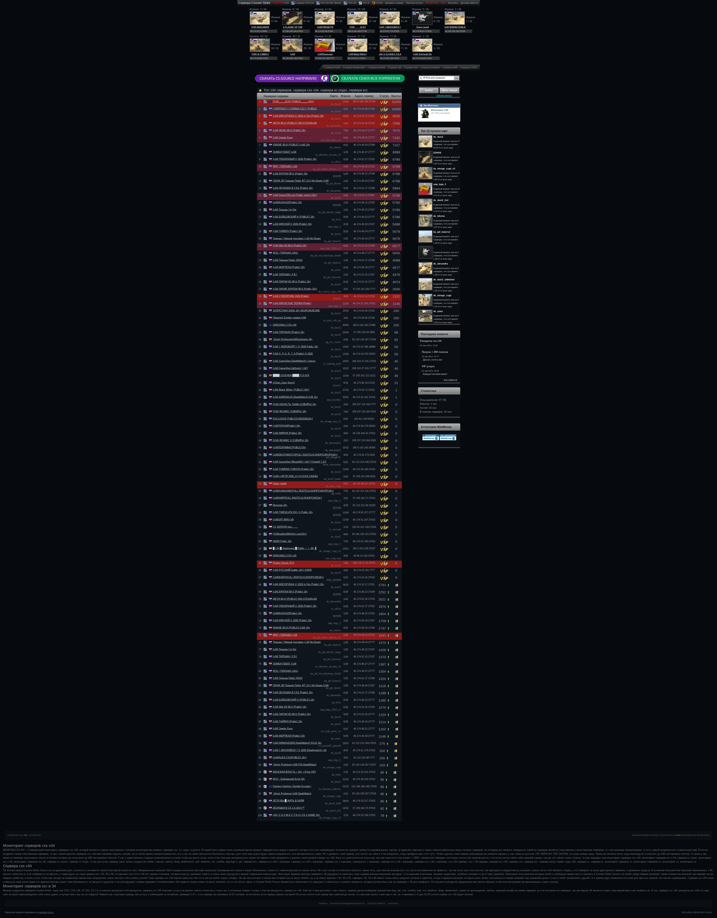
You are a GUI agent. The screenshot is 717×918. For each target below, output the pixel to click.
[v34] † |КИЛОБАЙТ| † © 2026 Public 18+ (295, 346)
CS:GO (379, 3)
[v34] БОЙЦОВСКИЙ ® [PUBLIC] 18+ (294, 216)
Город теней (422, 27)
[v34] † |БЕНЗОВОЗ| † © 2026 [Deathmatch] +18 (299, 750)
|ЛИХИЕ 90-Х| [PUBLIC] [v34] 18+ (291, 144)
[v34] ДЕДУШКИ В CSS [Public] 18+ (293, 188)
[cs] (266, 771)
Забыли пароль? (444, 95)
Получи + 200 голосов (435, 352)
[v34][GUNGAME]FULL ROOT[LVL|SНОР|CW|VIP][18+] (303, 490)
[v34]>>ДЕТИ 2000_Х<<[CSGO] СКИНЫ (295, 476)
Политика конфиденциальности (347, 903)
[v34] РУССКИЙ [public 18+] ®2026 (292, 570)
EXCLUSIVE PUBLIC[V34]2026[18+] (293, 418)
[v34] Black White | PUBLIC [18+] (291, 389)
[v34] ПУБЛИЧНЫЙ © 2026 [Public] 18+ (295, 159)
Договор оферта (376, 903)
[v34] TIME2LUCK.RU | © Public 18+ (293, 512)
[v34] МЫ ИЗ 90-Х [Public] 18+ (290, 245)
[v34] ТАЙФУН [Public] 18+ (287, 231)
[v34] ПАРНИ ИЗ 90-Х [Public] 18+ (292, 281)
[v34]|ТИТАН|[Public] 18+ (286, 425)
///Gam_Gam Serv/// (284, 382)
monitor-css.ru (46, 912)
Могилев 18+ (280, 505)
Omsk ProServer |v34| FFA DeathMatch (294, 764)
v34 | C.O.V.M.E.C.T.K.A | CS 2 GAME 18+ (296, 815)
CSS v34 (351, 3)
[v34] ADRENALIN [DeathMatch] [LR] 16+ (295, 397)
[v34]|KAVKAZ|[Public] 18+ (287, 202)
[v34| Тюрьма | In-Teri (284, 209)
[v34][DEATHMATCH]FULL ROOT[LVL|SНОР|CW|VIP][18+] (305, 454)
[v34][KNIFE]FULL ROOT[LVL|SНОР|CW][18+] (298, 577)
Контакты (453, 3)
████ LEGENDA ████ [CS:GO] (291, 375)
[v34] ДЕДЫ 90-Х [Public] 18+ (289, 130)
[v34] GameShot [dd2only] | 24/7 (290, 368)
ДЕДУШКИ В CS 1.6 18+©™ (289, 807)
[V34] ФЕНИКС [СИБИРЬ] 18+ (290, 411)
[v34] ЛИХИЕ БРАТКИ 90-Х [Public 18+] (295, 288)
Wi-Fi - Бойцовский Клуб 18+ (289, 779)
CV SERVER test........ (285, 526)
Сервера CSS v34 (304, 3)
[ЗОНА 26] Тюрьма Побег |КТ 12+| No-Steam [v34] (301, 180)
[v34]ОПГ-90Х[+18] (283, 519)
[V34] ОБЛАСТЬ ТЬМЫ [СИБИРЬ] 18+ (294, 404)
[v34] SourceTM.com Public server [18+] (295, 195)
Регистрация (449, 90)
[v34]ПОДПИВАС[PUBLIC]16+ (289, 447)
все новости (450, 380)
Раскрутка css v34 (430, 341)
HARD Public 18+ (282, 541)
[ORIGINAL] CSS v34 (284, 324)
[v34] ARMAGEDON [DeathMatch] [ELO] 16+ (297, 742)
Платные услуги (414, 3)
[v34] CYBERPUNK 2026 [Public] (291, 296)
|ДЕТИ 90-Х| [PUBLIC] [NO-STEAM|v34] (295, 123)
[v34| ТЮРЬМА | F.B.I (285, 274)
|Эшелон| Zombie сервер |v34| (289, 317)
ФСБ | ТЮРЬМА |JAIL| (285, 252)
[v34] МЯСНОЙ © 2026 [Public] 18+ (292, 224)
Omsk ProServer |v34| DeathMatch (292, 793)
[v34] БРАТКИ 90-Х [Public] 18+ (290, 173)
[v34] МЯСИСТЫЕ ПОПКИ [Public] (292, 303)
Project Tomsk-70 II (283, 562)
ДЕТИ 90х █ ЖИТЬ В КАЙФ (288, 800)
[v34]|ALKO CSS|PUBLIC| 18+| (289, 757)
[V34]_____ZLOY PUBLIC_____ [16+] (293, 101)
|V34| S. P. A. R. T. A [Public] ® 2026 (293, 353)
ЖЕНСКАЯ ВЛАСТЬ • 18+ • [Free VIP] (294, 771)
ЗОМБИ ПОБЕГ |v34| (284, 152)
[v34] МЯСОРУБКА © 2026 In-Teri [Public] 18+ (298, 115)
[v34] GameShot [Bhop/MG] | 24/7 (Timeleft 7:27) (299, 461)
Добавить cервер (394, 3)
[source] (266, 101)
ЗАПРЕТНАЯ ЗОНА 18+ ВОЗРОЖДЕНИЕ (296, 310)
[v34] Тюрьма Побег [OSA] (287, 260)
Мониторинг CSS (439, 110)
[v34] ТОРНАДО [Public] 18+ (289, 332)
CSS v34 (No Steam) (330, 3)
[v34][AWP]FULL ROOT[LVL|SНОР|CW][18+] (297, 497)
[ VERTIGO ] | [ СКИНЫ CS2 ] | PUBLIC (295, 108)
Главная (323, 903)
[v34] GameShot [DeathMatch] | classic (294, 361)
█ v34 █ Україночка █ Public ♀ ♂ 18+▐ (294, 548)
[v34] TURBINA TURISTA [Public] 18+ (293, 469)
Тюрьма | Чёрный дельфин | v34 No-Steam (297, 238)
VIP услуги (428, 366)
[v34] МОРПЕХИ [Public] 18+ (289, 267)
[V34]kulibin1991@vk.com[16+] (290, 533)
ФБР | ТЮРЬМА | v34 (285, 166)
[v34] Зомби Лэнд (283, 137)
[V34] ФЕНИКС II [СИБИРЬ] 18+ (291, 440)
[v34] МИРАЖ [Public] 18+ (287, 433)
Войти (429, 90)
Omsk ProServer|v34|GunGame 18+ (293, 339)
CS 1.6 (365, 3)
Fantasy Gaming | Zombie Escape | (292, 786)
